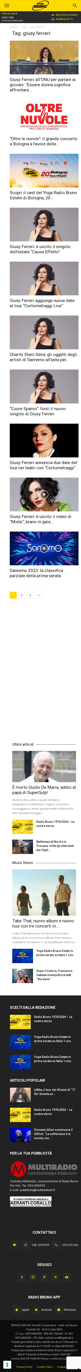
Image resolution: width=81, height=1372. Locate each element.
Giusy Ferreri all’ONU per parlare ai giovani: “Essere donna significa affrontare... (43, 84)
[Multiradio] (44, 1176)
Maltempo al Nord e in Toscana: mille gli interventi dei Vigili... (55, 846)
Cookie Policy (45, 1367)
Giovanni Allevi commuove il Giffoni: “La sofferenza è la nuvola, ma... (53, 1134)
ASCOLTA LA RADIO (67, 15)
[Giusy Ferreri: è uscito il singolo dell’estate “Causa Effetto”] (44, 224)
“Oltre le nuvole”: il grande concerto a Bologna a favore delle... (43, 141)
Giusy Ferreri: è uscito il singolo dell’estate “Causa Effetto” (40, 249)
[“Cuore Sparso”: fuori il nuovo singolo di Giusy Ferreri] (44, 386)
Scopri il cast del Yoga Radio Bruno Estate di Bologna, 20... (43, 195)
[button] (75, 5)
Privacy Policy (24, 1367)
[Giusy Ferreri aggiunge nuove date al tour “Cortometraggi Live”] (44, 278)
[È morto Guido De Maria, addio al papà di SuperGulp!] (44, 766)
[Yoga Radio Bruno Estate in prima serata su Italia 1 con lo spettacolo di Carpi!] (22, 956)
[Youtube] (67, 1277)
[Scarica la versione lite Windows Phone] (59, 1310)
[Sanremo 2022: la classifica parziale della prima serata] (44, 548)
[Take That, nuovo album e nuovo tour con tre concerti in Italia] (44, 892)
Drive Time (8, 17)
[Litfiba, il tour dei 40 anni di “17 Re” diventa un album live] (20, 1095)
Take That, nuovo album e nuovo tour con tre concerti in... (43, 923)
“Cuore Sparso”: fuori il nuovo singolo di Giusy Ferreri (38, 411)
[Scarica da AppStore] (17, 1310)
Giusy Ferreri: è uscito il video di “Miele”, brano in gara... (40, 519)
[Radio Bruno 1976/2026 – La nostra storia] (22, 827)
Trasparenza (64, 1367)
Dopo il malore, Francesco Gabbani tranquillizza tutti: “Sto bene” (54, 975)
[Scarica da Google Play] (36, 1310)
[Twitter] (55, 1277)
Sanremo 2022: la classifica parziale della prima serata (36, 573)
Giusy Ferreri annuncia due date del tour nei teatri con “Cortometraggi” (43, 465)
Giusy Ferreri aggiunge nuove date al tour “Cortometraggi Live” (42, 303)
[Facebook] (22, 1277)
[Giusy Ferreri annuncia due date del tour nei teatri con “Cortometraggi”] (44, 440)
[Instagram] (33, 1277)
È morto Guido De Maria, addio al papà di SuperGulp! (44, 790)
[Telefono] (56, 1245)
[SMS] (14, 1245)
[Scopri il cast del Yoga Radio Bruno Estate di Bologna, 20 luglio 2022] (44, 170)
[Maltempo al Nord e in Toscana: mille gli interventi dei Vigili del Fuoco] (22, 847)
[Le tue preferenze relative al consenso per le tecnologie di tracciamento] (7, 1365)
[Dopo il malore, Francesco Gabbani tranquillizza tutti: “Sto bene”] (22, 976)
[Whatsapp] (26, 1245)
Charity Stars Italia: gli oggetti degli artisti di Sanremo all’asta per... (43, 357)
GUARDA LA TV (64, 19)
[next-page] (38, 595)
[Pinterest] (44, 1277)
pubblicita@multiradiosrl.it (37, 1190)
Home (13, 27)
